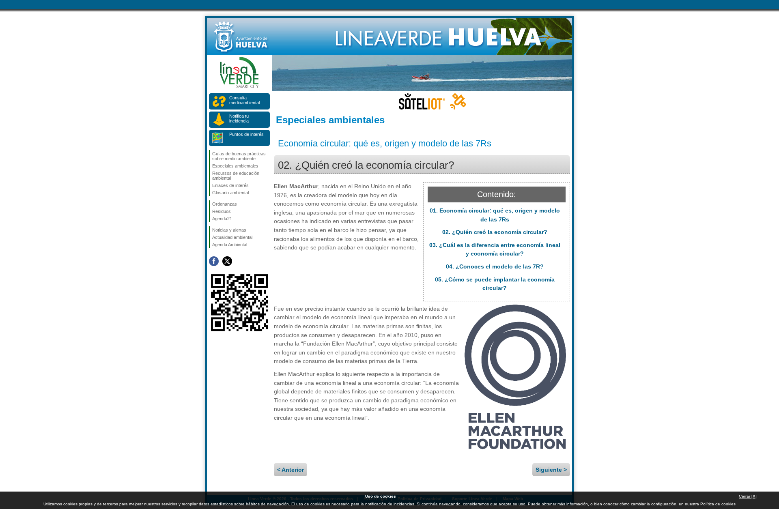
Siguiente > (551, 469)
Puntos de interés (246, 134)
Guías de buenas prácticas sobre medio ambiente (239, 156)
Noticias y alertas (229, 230)
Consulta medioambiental (244, 100)
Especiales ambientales (235, 165)
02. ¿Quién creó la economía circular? (494, 232)
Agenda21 (222, 218)
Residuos (221, 211)
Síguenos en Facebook (214, 261)
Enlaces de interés (230, 185)
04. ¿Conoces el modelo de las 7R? (495, 266)
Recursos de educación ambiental (235, 175)
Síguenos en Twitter (227, 261)
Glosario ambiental (230, 192)
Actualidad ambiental (232, 237)
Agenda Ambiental (229, 244)
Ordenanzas (224, 204)
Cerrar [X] (748, 496)
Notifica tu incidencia (239, 118)
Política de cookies (718, 504)
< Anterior (290, 469)
